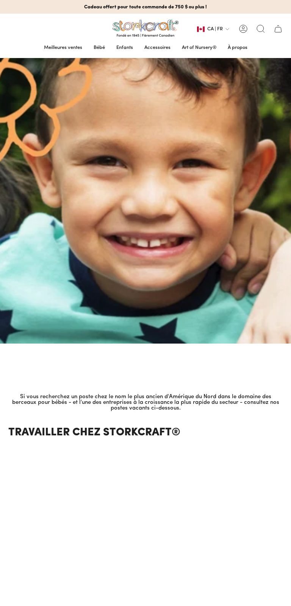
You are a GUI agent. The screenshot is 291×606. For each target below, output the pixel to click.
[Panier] (278, 28)
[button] (99, 48)
